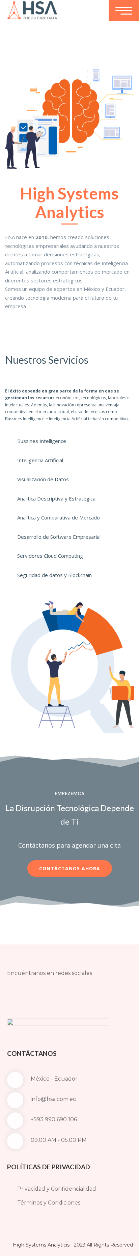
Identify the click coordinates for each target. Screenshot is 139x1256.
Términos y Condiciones (48, 1202)
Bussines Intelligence (41, 441)
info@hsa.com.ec (53, 1099)
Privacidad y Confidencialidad (56, 1189)
